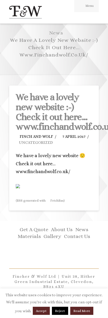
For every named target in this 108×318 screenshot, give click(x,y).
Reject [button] (60, 311)
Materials (29, 236)
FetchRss (57, 200)
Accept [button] (41, 311)
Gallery (52, 236)
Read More (81, 311)
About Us (62, 229)
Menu (89, 6)
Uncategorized (36, 142)
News (81, 229)
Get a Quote (34, 229)
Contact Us (77, 236)
